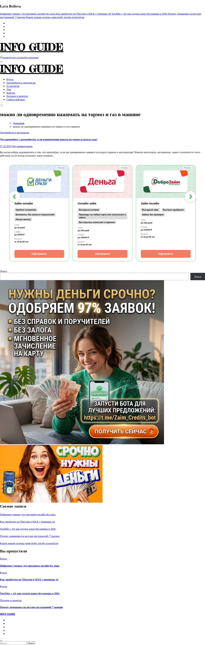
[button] (14, 196)
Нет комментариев (22, 146)
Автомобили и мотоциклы (21, 82)
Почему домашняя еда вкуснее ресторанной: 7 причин (30, 536)
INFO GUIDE (31, 47)
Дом (8, 89)
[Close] (1, 640)
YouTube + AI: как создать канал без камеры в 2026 (28, 528)
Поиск (3, 271)
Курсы (9, 79)
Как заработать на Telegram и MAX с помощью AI (27, 521)
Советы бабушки (15, 99)
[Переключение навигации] (1, 61)
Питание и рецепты (17, 96)
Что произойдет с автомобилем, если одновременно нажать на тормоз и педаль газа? (49, 139)
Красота (10, 92)
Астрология (12, 86)
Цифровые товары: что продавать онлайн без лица (27, 514)
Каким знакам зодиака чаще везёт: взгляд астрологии (29, 543)
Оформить (39, 253)
